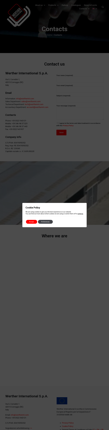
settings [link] (80, 214)
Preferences (45, 222)
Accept (31, 222)
